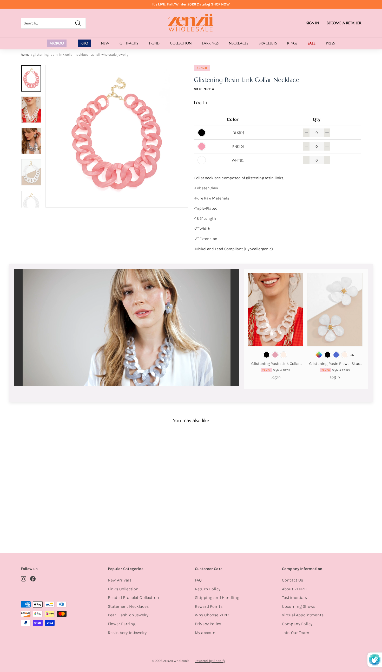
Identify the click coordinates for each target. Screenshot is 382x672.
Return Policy (207, 588)
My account (206, 632)
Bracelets (268, 43)
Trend (154, 43)
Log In (200, 102)
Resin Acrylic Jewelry (127, 632)
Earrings (210, 43)
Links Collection (123, 588)
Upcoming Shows (298, 606)
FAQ (198, 580)
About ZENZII (294, 588)
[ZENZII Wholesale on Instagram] (23, 578)
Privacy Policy (208, 623)
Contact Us (292, 580)
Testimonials (294, 597)
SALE (311, 43)
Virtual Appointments (303, 614)
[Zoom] (117, 136)
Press (330, 43)
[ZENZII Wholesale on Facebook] (33, 578)
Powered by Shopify (210, 661)
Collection (180, 43)
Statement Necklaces (128, 606)
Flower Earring (121, 623)
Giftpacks (129, 43)
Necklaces (238, 43)
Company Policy (297, 623)
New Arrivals (119, 580)
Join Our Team (295, 632)
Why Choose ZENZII (213, 614)
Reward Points (208, 606)
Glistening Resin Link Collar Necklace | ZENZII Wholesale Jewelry (81, 54)
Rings (292, 43)
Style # (276, 370)
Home (25, 54)
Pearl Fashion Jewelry (128, 614)
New (105, 43)
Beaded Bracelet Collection (133, 597)
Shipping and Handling (217, 597)
